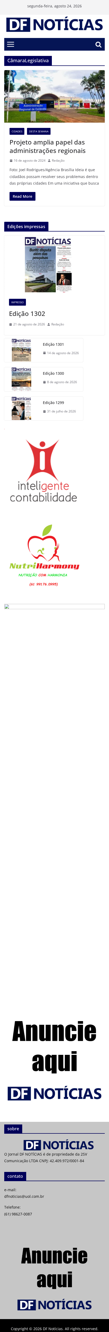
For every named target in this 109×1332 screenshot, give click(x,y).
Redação (58, 160)
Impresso (17, 302)
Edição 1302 (27, 313)
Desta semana (38, 131)
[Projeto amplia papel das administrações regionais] (54, 96)
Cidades (17, 131)
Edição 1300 (53, 373)
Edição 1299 (53, 402)
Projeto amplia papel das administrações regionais (48, 146)
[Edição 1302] (54, 264)
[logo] (54, 1142)
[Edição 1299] (21, 409)
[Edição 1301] (21, 350)
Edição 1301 (53, 344)
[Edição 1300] (21, 379)
